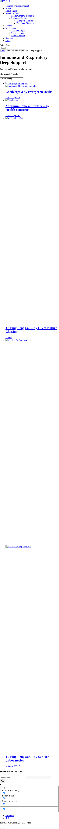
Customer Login (18, 30)
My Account (10, 28)
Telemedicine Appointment (17, 6)
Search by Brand (12, 13)
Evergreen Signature (25, 23)
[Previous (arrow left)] (1, 828)
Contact (8, 26)
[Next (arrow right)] (4, 828)
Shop (7, 40)
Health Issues (11, 11)
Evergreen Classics (24, 21)
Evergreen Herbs (18, 18)
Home (2, 50)
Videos (8, 8)
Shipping (9, 38)
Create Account (17, 33)
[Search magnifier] (2, 781)
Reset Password (18, 35)
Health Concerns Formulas (22, 16)
